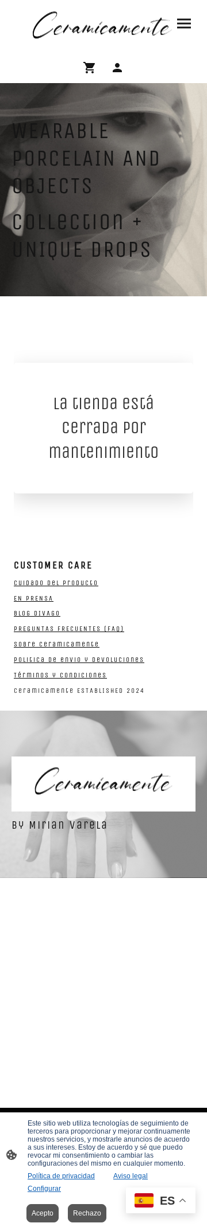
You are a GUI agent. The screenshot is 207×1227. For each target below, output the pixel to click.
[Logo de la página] (103, 25)
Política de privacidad (61, 1176)
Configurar (44, 1189)
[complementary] (160, 1201)
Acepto (42, 1213)
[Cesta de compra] (92, 68)
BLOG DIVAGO (37, 613)
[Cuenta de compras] (117, 68)
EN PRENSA (33, 598)
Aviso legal (130, 1176)
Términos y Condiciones (60, 675)
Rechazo (87, 1213)
